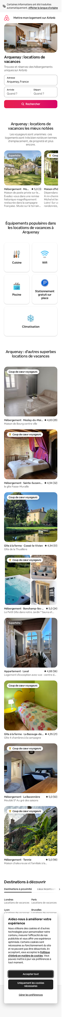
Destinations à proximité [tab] (18, 889)
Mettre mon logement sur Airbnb (34, 18)
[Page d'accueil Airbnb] (6, 17)
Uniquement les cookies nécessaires (30, 984)
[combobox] (31, 82)
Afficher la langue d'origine (43, 7)
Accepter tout (31, 974)
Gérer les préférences (31, 994)
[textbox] (17, 93)
